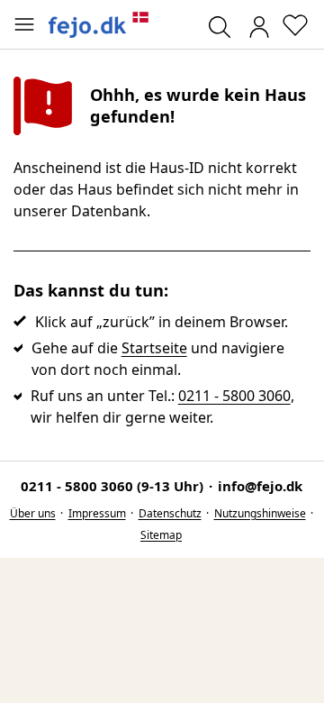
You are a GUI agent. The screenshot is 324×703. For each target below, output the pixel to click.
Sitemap (161, 535)
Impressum (97, 513)
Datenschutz (170, 513)
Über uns (33, 513)
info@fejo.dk (260, 486)
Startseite (154, 348)
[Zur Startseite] (99, 25)
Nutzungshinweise (260, 513)
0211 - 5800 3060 (234, 396)
